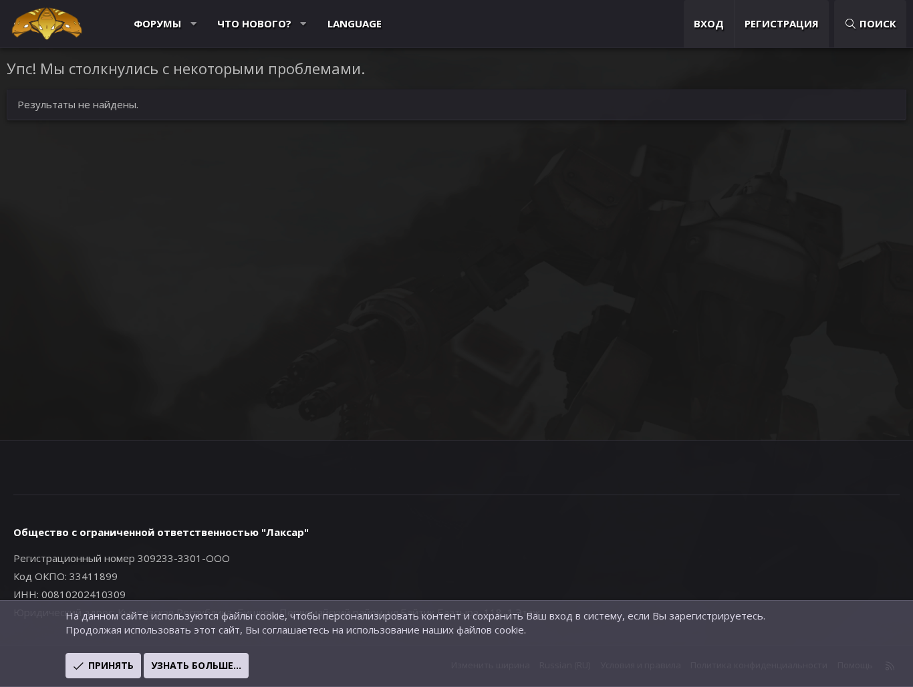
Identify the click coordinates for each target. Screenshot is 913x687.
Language (355, 23)
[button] (193, 23)
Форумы (157, 23)
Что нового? (254, 23)
